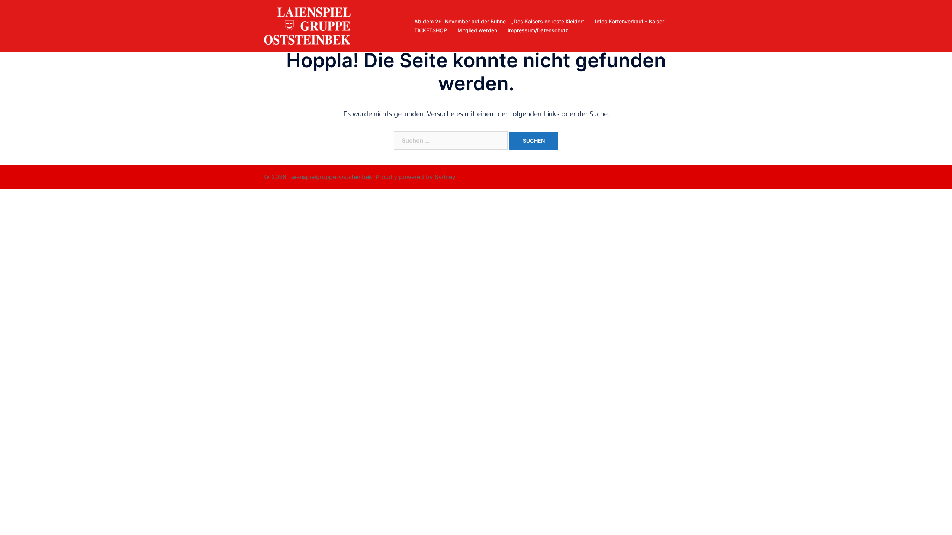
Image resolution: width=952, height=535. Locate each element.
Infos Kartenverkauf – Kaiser (629, 21)
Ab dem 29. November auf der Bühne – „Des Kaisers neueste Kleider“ (499, 21)
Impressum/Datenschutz (538, 30)
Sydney (445, 177)
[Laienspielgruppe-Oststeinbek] (307, 25)
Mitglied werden (477, 30)
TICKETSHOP (430, 30)
